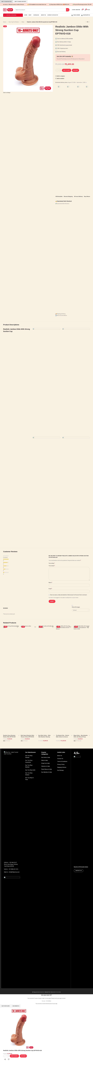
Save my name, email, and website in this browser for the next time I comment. (68, 594)
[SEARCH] (67, 9)
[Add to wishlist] (17, 627)
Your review (52, 565)
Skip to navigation (6, 1)
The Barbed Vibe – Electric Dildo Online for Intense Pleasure (62, 737)
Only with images (76, 607)
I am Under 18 (15, 1006)
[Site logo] (8, 9)
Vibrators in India (45, 766)
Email (50, 588)
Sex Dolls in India (45, 757)
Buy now (75, 70)
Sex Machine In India (46, 772)
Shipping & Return (61, 767)
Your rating (52, 563)
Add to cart (66, 70)
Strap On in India (45, 763)
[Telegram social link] (89, 75)
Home (4, 22)
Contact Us (60, 758)
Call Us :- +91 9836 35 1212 (11, 869)
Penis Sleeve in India (46, 769)
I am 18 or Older (5, 1006)
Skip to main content (20, 1)
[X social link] (85, 75)
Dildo (23, 22)
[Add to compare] (5, 1059)
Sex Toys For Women (14, 22)
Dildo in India (44, 760)
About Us (59, 755)
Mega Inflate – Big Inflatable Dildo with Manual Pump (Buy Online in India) (81, 737)
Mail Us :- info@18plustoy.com (11, 872)
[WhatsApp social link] (88, 75)
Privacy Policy (61, 764)
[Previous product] (86, 22)
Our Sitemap (60, 770)
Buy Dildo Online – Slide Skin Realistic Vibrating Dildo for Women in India (44, 737)
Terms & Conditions (62, 761)
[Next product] (89, 22)
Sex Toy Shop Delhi (30, 770)
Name (50, 582)
